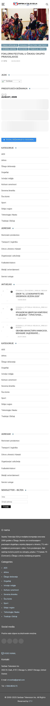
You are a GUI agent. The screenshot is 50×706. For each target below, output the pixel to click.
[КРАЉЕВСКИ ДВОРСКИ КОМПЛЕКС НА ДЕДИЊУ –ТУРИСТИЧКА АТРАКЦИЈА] (7, 312)
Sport (3, 203)
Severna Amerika (8, 190)
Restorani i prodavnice (10, 235)
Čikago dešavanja (8, 166)
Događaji (4, 172)
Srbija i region (6, 209)
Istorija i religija (7, 178)
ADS (3, 154)
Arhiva (3, 160)
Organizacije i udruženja (10, 256)
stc (5, 61)
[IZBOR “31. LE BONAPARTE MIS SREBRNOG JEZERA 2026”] (7, 295)
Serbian (8, 81)
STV (30, 701)
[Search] (47, 4)
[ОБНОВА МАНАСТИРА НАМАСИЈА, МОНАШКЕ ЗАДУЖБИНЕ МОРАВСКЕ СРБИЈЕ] (7, 331)
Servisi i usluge (7, 276)
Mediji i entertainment (10, 270)
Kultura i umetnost (9, 184)
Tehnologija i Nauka (9, 215)
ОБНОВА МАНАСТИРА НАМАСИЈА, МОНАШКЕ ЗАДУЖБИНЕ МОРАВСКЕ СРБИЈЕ (31, 333)
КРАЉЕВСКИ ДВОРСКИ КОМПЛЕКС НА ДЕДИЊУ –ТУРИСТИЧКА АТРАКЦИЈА (32, 315)
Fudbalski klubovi (8, 263)
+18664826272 (11, 686)
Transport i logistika (9, 242)
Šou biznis (5, 196)
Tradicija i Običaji (8, 221)
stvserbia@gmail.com (16, 680)
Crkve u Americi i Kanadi (11, 249)
